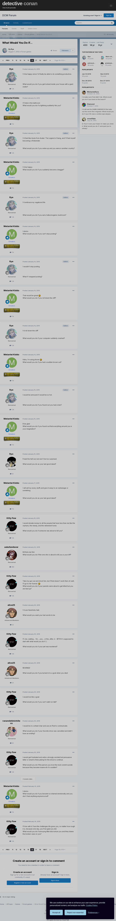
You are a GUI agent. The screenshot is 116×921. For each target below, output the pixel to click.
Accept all (56, 912)
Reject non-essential (75, 912)
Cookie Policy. (92, 905)
